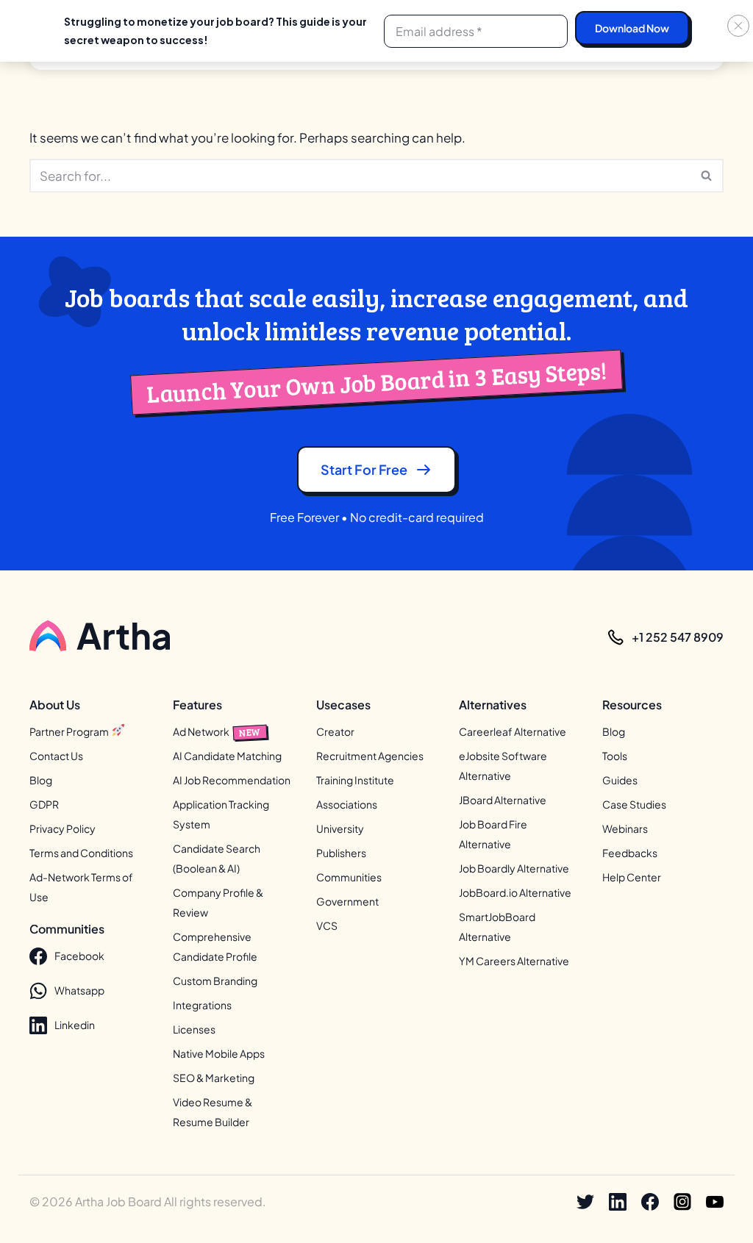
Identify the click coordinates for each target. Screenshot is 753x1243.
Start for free (364, 469)
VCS (327, 925)
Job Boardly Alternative (514, 868)
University (340, 828)
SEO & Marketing (213, 1077)
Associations (346, 804)
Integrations (202, 1004)
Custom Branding (215, 980)
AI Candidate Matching (227, 755)
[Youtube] (715, 1202)
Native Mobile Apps (219, 1053)
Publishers (341, 852)
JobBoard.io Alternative (515, 892)
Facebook (79, 955)
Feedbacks (629, 852)
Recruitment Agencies (370, 755)
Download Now (632, 28)
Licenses (194, 1029)
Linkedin (74, 1024)
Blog (40, 780)
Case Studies (634, 804)
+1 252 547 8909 (678, 637)
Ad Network (217, 731)
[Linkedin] (618, 1202)
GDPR (44, 804)
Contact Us (56, 755)
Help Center (631, 877)
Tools (614, 755)
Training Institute (355, 780)
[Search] (707, 176)
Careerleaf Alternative (512, 731)
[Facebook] (650, 1202)
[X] (585, 1202)
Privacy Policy (62, 828)
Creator (335, 731)
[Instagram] (682, 1202)
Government (347, 901)
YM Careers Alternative (514, 960)
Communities (349, 877)
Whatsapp (79, 990)
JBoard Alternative (502, 799)
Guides (620, 780)
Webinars (625, 828)
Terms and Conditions (81, 852)
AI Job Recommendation (231, 780)
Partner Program (69, 731)
